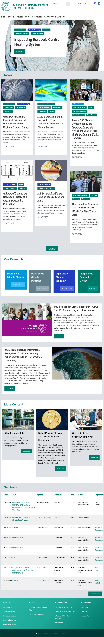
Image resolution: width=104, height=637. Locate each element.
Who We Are (7, 607)
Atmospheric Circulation (46, 104)
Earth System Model (79, 107)
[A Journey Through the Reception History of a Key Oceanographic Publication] (17, 170)
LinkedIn (84, 612)
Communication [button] (55, 16)
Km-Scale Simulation (79, 111)
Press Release (20, 107)
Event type (58, 495)
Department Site (18, 284)
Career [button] (37, 16)
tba (13, 558)
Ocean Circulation (37, 33)
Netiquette (85, 616)
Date (6, 495)
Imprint (46, 633)
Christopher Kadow (44, 517)
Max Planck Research (22, 33)
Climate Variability (34, 30)
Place (80, 495)
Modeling (76, 199)
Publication (8, 111)
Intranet (64, 633)
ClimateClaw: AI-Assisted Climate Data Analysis (21, 518)
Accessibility (55, 633)
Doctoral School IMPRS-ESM (38, 609)
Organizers (99, 495)
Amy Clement (42, 568)
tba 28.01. (15, 580)
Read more (19, 51)
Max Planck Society (10, 624)
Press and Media (9, 612)
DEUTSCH (82, 4)
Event (90, 107)
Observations (9, 107)
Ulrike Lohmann (42, 527)
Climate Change (20, 30)
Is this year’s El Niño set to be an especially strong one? (50, 197)
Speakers (40, 495)
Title (14, 495)
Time (72, 495)
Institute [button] (7, 16)
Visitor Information (9, 620)
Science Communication (46, 188)
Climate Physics (78, 104)
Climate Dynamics (44, 107)
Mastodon (84, 607)
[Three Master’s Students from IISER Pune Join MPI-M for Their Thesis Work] (86, 181)
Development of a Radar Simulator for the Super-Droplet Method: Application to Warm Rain (23, 506)
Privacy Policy (36, 633)
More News (52, 249)
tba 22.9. (15, 527)
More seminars (95, 594)
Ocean (21, 184)
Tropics (51, 111)
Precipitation (57, 107)
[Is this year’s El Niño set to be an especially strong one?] (51, 170)
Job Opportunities (9, 616)
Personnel (85, 199)
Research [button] (23, 16)
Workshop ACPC (18, 537)
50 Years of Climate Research (62, 617)
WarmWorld (59, 623)
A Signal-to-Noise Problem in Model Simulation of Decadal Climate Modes (22, 570)
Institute (94, 195)
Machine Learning (78, 115)
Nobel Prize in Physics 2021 (65, 612)
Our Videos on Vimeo (36, 614)
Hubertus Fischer (43, 580)
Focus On (46, 30)
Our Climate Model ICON (63, 607)
